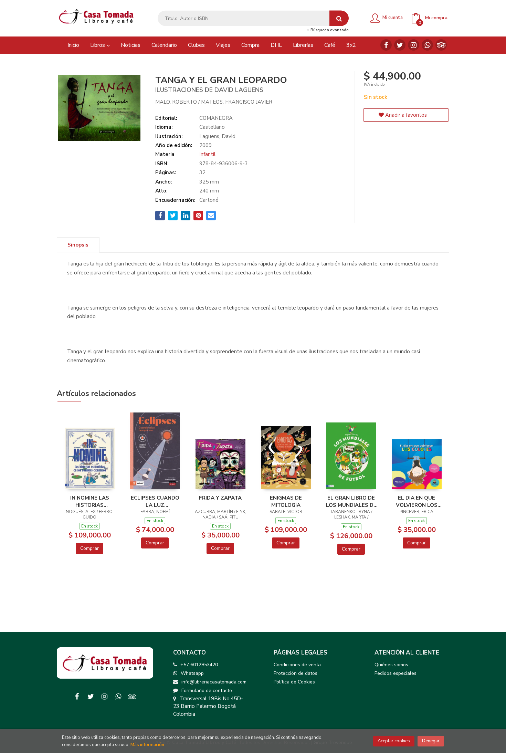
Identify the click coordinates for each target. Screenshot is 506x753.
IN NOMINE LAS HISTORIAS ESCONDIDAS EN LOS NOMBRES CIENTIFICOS (89, 501)
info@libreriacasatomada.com (213, 682)
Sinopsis (77, 244)
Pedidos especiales (396, 673)
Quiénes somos (391, 664)
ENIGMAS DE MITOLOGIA (286, 501)
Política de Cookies (294, 682)
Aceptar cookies (394, 741)
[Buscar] (339, 18)
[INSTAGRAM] (413, 45)
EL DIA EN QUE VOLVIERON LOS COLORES (417, 501)
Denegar (431, 741)
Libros (98, 45)
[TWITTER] (399, 45)
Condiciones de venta (297, 664)
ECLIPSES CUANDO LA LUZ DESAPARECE (155, 501)
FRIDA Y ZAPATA (220, 497)
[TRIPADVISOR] (441, 45)
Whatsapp (192, 673)
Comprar (89, 548)
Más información (147, 745)
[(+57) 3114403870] (427, 45)
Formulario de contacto (206, 690)
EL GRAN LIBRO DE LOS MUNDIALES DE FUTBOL (351, 501)
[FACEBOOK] (386, 45)
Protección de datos (295, 673)
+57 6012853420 (199, 664)
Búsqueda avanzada (328, 30)
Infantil (207, 154)
